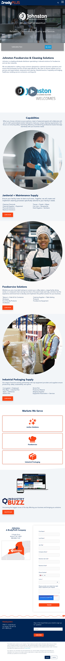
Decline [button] (54, 657)
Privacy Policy (27, 648)
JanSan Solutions (32, 427)
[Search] (58, 2)
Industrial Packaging (32, 462)
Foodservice (32, 444)
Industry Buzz (8, 512)
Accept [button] (47, 657)
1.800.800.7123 (17, 47)
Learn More (7, 215)
